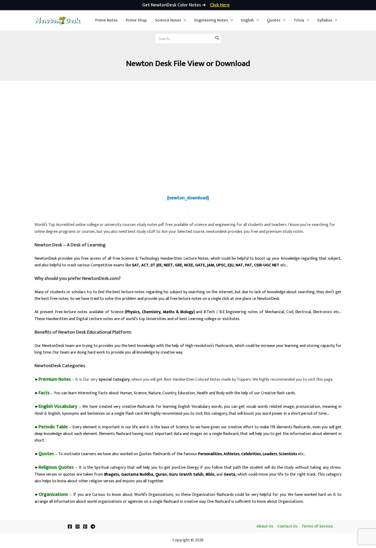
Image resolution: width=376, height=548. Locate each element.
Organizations (53, 494)
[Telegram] (93, 526)
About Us (265, 526)
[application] (183, 20)
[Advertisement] (188, 145)
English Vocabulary (58, 406)
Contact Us (287, 526)
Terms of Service (317, 526)
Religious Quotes (56, 467)
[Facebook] (70, 526)
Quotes (46, 454)
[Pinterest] (85, 526)
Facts (44, 393)
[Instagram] (77, 526)
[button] (170, 20)
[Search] (217, 39)
